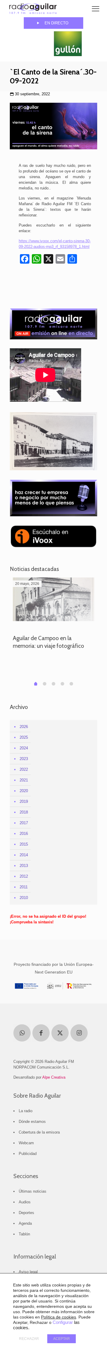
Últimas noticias (32, 1191)
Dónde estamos (32, 1121)
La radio (25, 1111)
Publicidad (28, 1153)
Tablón (24, 1234)
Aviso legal (28, 1272)
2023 (24, 758)
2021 (24, 780)
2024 (24, 748)
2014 (24, 855)
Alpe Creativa (53, 1077)
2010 (24, 897)
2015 (24, 844)
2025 (24, 737)
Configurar (63, 1322)
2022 (24, 769)
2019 (24, 801)
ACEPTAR (61, 1339)
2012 (24, 876)
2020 (24, 791)
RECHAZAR (29, 1339)
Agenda (25, 1223)
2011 (24, 887)
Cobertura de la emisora (39, 1132)
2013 (24, 865)
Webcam (26, 1143)
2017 (24, 823)
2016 (24, 833)
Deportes (26, 1212)
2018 (24, 812)
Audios (25, 1202)
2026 (24, 726)
